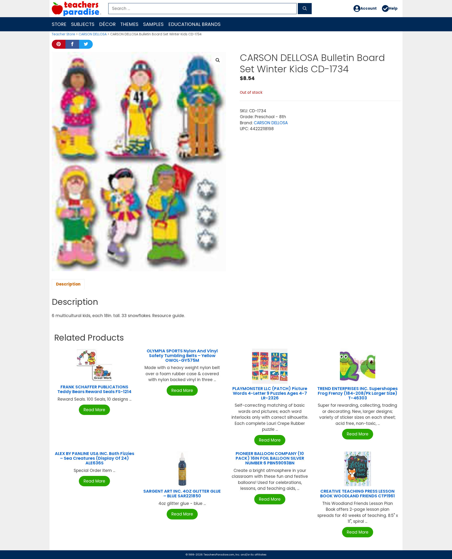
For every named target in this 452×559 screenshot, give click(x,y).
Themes (129, 24)
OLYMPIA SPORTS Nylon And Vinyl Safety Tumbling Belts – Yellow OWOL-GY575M (182, 355)
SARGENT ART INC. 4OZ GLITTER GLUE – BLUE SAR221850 (182, 493)
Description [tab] (68, 284)
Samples (153, 24)
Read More (94, 410)
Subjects (82, 24)
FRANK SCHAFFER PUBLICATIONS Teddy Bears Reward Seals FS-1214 (94, 389)
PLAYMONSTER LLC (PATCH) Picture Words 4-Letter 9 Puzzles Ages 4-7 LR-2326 (269, 393)
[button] (218, 60)
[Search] (305, 8)
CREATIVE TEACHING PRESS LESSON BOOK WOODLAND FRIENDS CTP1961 (357, 493)
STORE (59, 24)
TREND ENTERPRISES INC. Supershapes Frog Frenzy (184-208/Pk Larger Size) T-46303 (357, 393)
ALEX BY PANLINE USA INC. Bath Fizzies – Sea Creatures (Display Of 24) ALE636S (94, 458)
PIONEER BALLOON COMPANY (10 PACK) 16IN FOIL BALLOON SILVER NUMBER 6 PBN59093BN (270, 458)
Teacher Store (63, 34)
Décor (107, 24)
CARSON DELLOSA (93, 34)
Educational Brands (194, 24)
